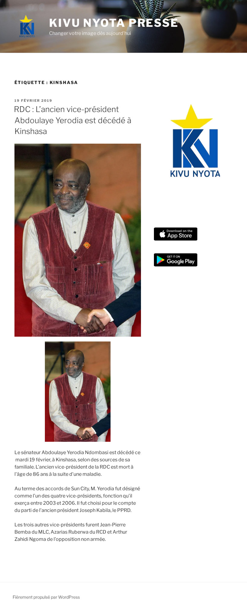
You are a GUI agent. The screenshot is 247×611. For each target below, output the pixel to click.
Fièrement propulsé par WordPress (46, 597)
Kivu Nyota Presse (114, 23)
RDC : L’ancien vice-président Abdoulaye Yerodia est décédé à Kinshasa (72, 120)
